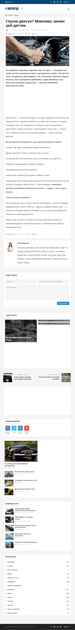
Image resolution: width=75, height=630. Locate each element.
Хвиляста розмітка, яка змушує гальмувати (49, 378)
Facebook (21, 34)
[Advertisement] (37, 101)
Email (36, 34)
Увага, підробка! (14, 609)
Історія (10, 566)
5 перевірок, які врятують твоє (26, 480)
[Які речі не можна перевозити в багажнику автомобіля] (9, 545)
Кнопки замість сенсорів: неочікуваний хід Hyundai (22, 378)
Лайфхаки (11, 582)
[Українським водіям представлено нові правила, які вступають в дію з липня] (9, 511)
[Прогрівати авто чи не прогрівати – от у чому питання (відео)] (9, 536)
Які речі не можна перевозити (26, 542)
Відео (10, 574)
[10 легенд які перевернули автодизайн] (21, 451)
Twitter (29, 34)
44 (29, 538)
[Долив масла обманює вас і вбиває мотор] (9, 491)
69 (29, 512)
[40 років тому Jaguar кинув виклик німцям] (9, 474)
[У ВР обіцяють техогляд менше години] (9, 519)
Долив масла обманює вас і (25, 489)
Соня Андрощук (13, 30)
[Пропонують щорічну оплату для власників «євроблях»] (9, 528)
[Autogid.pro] (11, 8)
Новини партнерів (14, 586)
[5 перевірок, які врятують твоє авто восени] (9, 483)
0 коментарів (41, 30)
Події (10, 593)
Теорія (16, 15)
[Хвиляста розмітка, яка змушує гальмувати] (66, 377)
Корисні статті (13, 578)
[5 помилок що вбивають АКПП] (54, 324)
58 (28, 529)
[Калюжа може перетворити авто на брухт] (54, 321)
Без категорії (12, 570)
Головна (10, 15)
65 (29, 521)
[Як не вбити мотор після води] (21, 331)
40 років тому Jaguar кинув (24, 471)
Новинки (11, 589)
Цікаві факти (12, 613)
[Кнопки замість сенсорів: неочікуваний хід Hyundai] (7, 377)
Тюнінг (10, 605)
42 (29, 544)
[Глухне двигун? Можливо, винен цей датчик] (37, 51)
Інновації (11, 562)
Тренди (10, 601)
